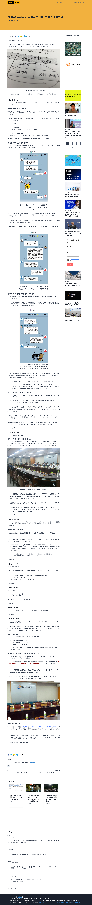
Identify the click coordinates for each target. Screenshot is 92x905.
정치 (71, 129)
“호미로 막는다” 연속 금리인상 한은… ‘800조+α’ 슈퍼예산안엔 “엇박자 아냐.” (73, 233)
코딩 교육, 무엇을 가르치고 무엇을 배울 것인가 (49, 771)
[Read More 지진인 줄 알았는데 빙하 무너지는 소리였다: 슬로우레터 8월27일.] (73, 275)
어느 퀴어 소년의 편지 (70, 116)
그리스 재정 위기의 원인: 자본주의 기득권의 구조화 (19, 771)
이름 (68, 252)
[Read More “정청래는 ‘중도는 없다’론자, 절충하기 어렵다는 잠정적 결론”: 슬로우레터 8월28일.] (73, 204)
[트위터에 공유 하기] (18, 36)
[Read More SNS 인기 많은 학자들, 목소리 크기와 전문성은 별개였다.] (73, 295)
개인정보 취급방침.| (61, 902)
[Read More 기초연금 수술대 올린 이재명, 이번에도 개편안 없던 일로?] (73, 187)
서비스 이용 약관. (43, 902)
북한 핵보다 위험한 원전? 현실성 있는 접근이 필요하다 (16, 797)
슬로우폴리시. (67, 192)
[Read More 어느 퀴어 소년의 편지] (73, 108)
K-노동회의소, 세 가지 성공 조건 (73, 321)
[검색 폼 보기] (84, 2)
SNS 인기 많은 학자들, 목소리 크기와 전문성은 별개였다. (73, 304)
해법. (64, 2)
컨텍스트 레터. (67, 129)
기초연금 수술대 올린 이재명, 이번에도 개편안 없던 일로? (72, 195)
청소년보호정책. (52, 902)
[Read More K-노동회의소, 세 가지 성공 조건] (73, 313)
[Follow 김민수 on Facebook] (8, 766)
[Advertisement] (73, 80)
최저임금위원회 (22, 94)
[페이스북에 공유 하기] (15, 36)
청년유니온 (32, 763)
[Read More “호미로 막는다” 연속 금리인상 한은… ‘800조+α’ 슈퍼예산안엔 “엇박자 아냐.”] (73, 224)
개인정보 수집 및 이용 (75, 259)
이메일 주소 (69, 246)
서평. (66, 113)
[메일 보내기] (26, 36)
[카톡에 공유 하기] (21, 36)
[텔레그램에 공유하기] (23, 36)
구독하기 (69, 264)
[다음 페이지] (56, 796)
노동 (65, 318)
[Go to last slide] (11, 796)
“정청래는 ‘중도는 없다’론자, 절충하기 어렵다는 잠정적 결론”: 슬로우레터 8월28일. (72, 214)
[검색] (77, 333)
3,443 (73, 147)
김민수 (9, 20)
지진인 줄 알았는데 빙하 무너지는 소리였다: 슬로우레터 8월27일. (73, 285)
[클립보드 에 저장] (29, 36)
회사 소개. (20, 897)
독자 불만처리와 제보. (76, 902)
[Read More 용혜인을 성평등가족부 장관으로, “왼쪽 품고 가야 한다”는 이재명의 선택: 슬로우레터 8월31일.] (73, 123)
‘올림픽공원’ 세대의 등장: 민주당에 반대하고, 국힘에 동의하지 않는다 (51, 798)
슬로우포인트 (67, 301)
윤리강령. (68, 902)
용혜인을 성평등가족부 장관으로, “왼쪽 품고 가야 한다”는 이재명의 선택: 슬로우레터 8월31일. (73, 134)
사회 (8, 13)
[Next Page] (78, 147)
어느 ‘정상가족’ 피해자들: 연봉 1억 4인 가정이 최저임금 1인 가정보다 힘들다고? (33, 798)
